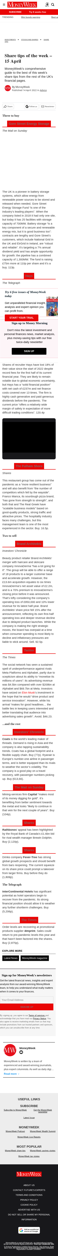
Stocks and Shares (29, 39)
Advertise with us (29, 1209)
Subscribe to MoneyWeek (15, 1110)
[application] (29, 437)
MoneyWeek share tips (15, 1150)
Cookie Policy (29, 1205)
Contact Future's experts (29, 1190)
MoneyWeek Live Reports (29, 1137)
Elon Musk (28, 692)
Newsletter (49, 106)
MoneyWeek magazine (34, 958)
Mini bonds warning (30, 17)
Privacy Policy (29, 1200)
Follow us (33, 106)
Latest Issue (29, 1118)
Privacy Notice (39, 1018)
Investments (10, 39)
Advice (43, 90)
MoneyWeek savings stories (42, 1150)
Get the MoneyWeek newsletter (43, 1111)
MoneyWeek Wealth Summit (43, 1131)
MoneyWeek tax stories (29, 1156)
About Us (29, 1185)
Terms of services (37, 1015)
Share (10, 106)
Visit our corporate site (44, 1244)
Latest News (10, 958)
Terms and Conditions (29, 1195)
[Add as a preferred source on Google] (29, 1230)
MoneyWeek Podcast (15, 1131)
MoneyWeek (22, 87)
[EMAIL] (22, 1052)
